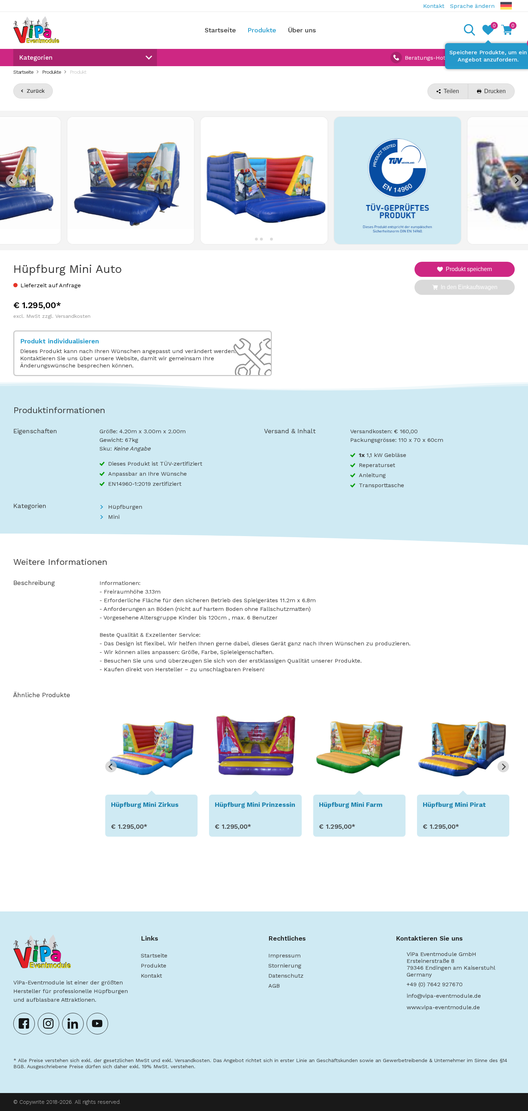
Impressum (284, 955)
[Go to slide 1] (256, 239)
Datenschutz (286, 975)
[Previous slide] (11, 180)
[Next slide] (516, 180)
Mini (114, 516)
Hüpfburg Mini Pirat (454, 804)
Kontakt (433, 6)
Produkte (261, 30)
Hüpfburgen (125, 506)
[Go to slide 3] (266, 239)
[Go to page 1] (307, 837)
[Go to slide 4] (271, 239)
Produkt (78, 72)
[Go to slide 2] (261, 239)
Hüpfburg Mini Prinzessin (255, 804)
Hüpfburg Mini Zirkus (145, 804)
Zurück (36, 91)
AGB (274, 985)
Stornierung (284, 965)
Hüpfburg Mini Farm (350, 804)
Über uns (302, 30)
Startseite (220, 30)
